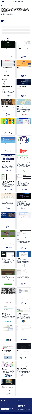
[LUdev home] (3, 1)
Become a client (17, 1)
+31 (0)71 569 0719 (20, 406)
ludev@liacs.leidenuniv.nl (21, 405)
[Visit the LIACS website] (5, 409)
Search (3, 25)
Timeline (13, 1)
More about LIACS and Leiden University (6, 406)
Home (9, 1)
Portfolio (22, 1)
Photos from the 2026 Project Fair (7, 38)
